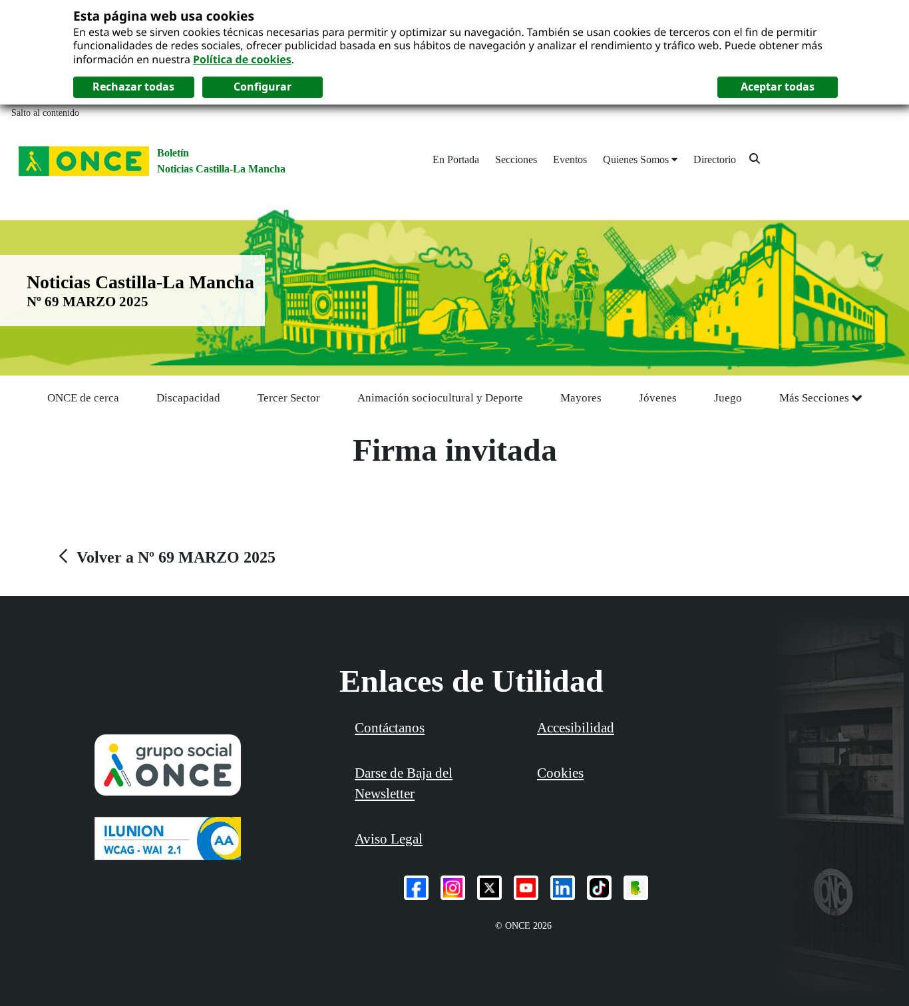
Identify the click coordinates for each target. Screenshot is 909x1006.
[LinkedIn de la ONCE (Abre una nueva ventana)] (562, 887)
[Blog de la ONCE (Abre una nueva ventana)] (635, 887)
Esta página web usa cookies (163, 15)
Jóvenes (658, 397)
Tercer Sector (289, 397)
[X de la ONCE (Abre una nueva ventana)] (489, 887)
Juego (728, 397)
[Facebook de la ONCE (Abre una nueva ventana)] (416, 887)
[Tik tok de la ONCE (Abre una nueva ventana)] (599, 887)
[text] (165, 557)
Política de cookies (242, 59)
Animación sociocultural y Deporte (440, 397)
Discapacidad (188, 397)
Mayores (581, 397)
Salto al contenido (45, 113)
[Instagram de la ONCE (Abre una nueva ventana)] (452, 887)
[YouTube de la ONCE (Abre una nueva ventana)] (526, 887)
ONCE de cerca (83, 397)
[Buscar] (754, 158)
